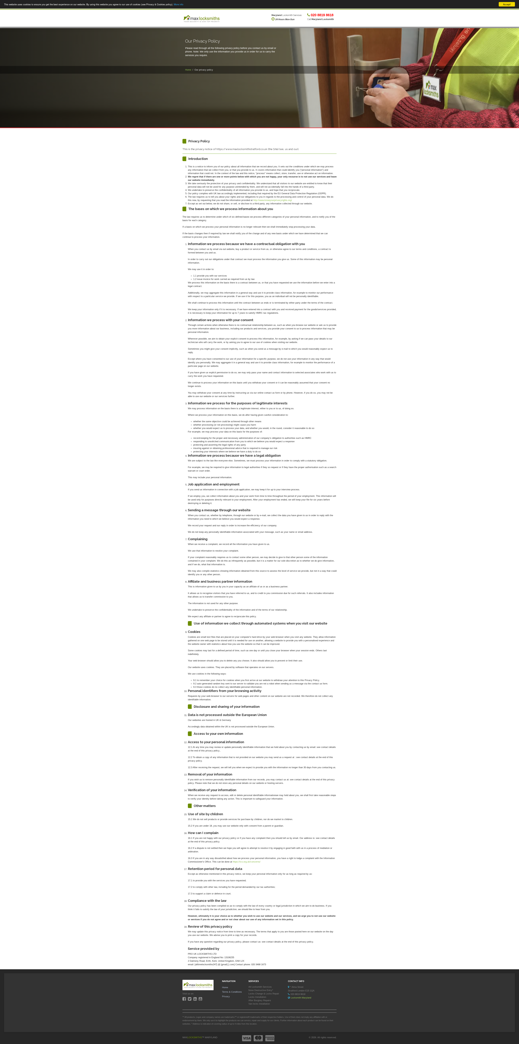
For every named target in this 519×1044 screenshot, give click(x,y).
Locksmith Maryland (301, 997)
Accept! (507, 4)
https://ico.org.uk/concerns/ (246, 861)
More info (178, 4)
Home (225, 987)
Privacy (226, 996)
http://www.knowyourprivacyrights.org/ (272, 200)
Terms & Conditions (232, 991)
